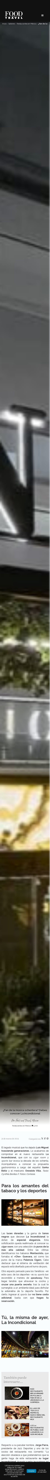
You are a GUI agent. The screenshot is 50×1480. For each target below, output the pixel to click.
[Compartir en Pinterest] (47, 1139)
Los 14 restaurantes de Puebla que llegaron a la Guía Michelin (37, 1430)
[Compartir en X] (42, 1139)
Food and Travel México (27, 1121)
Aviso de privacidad (42, 1471)
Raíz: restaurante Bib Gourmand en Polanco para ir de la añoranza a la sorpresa (37, 1395)
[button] (42, 15)
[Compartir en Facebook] (45, 1139)
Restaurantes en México (26, 24)
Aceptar (31, 1471)
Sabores (11, 24)
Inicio (4, 24)
